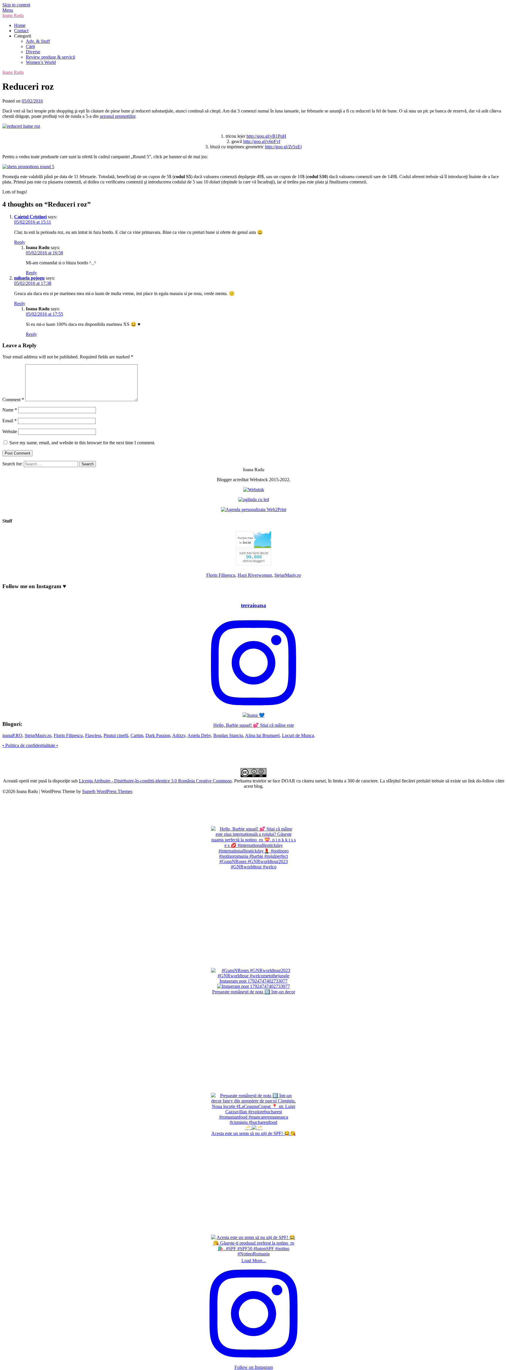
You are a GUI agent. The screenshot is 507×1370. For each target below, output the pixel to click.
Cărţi (30, 46)
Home (20, 25)
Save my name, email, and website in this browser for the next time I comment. (82, 442)
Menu (7, 10)
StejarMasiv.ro (287, 575)
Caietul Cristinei (30, 216)
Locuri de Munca (298, 735)
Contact (21, 30)
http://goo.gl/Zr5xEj (283, 146)
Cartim (137, 735)
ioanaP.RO (12, 735)
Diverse (33, 51)
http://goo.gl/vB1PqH (266, 136)
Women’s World (41, 62)
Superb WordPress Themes (107, 791)
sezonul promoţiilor (117, 116)
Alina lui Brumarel (262, 735)
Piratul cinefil (116, 735)
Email (9, 420)
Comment (13, 399)
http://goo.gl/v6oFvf (261, 141)
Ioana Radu (13, 15)
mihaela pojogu (29, 277)
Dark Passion (158, 735)
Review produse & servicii (50, 57)
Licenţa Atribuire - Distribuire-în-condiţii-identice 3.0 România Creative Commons (155, 780)
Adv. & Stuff (38, 41)
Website (9, 431)
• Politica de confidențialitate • (30, 745)
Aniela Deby (199, 735)
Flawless (93, 735)
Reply (19, 242)
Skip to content (16, 4)
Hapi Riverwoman (255, 575)
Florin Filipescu (220, 575)
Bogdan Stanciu (228, 735)
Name (9, 409)
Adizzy (178, 735)
